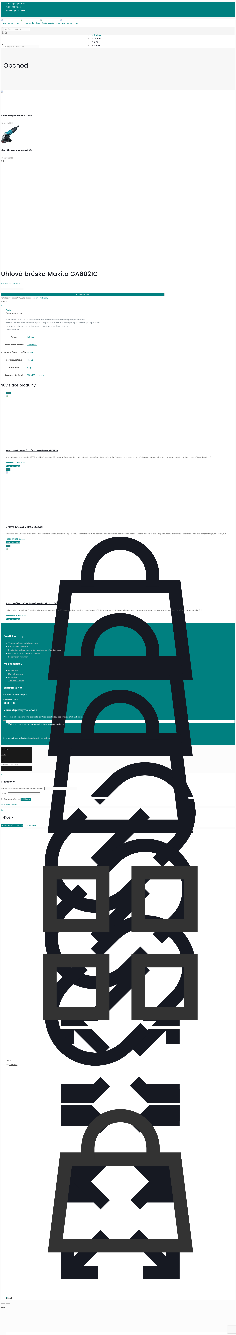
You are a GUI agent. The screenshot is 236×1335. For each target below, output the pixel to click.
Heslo (4, 793)
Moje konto (13, 670)
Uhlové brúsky (42, 298)
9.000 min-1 (32, 344)
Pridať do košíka (82, 294)
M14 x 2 (30, 360)
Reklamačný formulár (18, 657)
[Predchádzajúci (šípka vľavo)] (2, 1307)
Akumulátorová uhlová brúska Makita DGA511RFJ (36, 603)
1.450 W (30, 337)
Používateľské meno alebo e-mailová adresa (22, 788)
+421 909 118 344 (13, 7)
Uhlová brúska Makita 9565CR (24, 527)
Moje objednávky (16, 674)
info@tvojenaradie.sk (15, 10)
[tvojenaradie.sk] (40, 23)
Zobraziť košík (30, 825)
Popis (8, 310)
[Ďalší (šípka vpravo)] (4, 1307)
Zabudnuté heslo (16, 680)
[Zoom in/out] (9, 1303)
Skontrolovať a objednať (12, 825)
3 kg (29, 367)
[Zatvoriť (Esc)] (2, 1303)
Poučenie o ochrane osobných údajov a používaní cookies (34, 650)
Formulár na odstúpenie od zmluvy (24, 653)
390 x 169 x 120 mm (35, 375)
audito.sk (33, 738)
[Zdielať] (4, 1303)
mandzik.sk (45, 738)
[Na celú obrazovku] (7, 1303)
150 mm (30, 352)
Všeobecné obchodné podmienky (23, 643)
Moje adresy (13, 677)
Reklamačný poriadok (18, 646)
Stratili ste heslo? (9, 804)
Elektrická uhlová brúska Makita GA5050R (32, 450)
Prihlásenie (26, 799)
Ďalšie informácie (14, 313)
